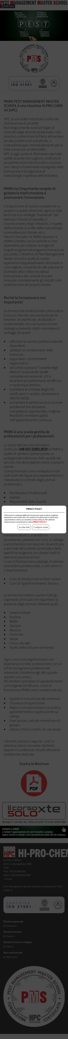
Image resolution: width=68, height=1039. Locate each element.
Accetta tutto (24, 527)
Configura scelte (40, 527)
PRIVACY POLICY (39, 522)
